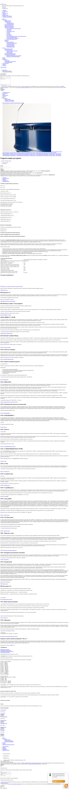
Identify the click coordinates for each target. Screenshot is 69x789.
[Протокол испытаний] (4, 649)
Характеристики (6, 178)
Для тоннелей (9, 35)
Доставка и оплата (6, 181)
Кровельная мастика (10, 45)
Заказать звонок (3, 67)
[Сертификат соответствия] (5, 650)
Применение (5, 749)
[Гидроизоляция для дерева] (8, 102)
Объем (1, 165)
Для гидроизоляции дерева (12, 37)
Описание (4, 177)
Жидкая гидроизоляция (9, 741)
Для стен (8, 33)
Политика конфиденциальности (8, 744)
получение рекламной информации (22, 87)
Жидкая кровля (10, 22)
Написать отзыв (8, 160)
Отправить (2, 89)
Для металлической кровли (12, 43)
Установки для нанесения (9, 101)
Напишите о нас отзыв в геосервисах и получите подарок (12, 286)
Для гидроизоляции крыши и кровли (14, 28)
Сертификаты (5, 180)
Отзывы (4, 179)
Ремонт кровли (9, 51)
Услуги (4, 742)
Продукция (5, 738)
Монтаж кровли (10, 52)
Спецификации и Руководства (10, 61)
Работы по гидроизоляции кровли (13, 56)
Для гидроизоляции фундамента (13, 38)
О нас (4, 737)
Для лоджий (9, 29)
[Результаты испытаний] (5, 652)
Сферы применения (8, 62)
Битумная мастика (10, 42)
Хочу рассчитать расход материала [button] (57, 781)
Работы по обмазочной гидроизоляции (14, 55)
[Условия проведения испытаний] (6, 651)
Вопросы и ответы (6, 750)
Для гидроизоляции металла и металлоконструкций (16, 36)
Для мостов (9, 30)
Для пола (8, 32)
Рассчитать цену (6, 746)
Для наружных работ (11, 31)
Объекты (4, 747)
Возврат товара (7, 99)
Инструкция (7, 60)
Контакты (4, 748)
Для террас (9, 34)
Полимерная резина (10, 23)
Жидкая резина (7, 739)
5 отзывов (3, 160)
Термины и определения (9, 100)
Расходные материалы (9, 740)
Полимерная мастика (11, 46)
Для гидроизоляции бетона (12, 39)
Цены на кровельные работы (12, 50)
